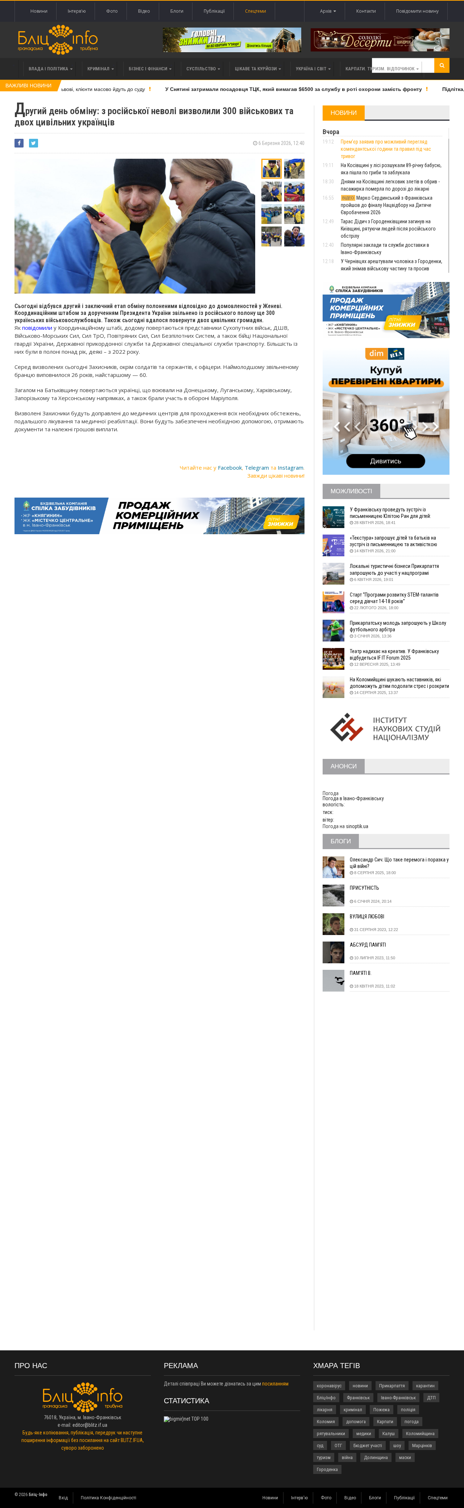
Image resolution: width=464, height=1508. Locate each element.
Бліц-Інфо (326, 1397)
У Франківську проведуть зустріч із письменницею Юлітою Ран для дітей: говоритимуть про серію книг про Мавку (393, 513)
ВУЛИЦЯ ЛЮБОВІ (367, 916)
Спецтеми (255, 11)
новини (360, 1385)
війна (347, 1457)
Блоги (176, 11)
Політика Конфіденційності (108, 1497)
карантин (425, 1385)
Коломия (326, 1421)
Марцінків (422, 1445)
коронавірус (329, 1385)
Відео (144, 11)
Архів (327, 11)
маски (405, 1457)
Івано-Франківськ (398, 1397)
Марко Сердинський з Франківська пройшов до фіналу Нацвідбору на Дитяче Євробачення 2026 (386, 205)
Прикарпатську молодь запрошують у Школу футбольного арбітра (398, 626)
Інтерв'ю (77, 11)
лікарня (324, 1409)
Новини (38, 11)
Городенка (327, 1469)
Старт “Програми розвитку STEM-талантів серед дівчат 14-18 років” (394, 598)
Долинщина (376, 1457)
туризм (324, 1457)
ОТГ (338, 1445)
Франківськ (358, 1397)
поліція (408, 1409)
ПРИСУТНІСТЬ (364, 888)
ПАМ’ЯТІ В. (361, 973)
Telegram (257, 467)
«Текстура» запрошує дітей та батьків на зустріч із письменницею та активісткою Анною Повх (393, 541)
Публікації (214, 11)
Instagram (290, 467)
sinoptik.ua (357, 826)
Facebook (230, 467)
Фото (112, 11)
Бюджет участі (367, 1445)
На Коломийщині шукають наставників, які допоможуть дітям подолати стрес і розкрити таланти (399, 683)
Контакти (366, 11)
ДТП (431, 1397)
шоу (397, 1445)
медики (363, 1433)
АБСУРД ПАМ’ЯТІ (368, 945)
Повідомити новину (417, 11)
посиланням (275, 1384)
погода (412, 1421)
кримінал (353, 1409)
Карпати (385, 1421)
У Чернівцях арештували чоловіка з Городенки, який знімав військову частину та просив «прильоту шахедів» (391, 268)
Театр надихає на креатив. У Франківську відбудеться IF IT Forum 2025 (394, 654)
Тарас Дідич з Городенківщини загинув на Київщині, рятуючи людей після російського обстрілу (388, 229)
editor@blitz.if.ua (89, 1425)
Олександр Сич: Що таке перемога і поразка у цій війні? (399, 863)
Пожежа (381, 1409)
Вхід (63, 1497)
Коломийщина (420, 1433)
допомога (356, 1421)
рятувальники (331, 1433)
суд (320, 1445)
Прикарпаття (392, 1385)
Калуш (388, 1433)
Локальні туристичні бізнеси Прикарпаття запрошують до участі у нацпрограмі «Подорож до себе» (394, 569)
